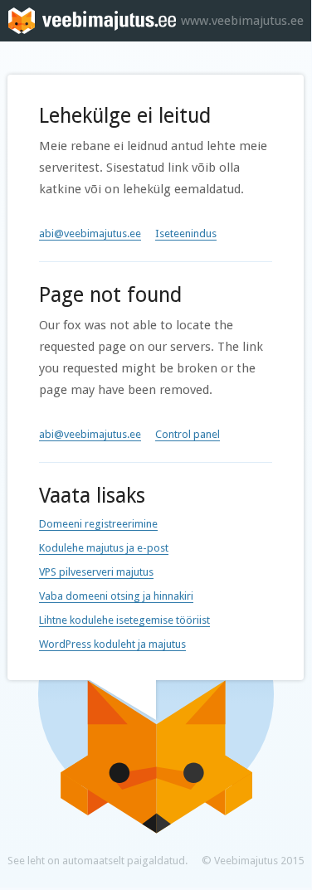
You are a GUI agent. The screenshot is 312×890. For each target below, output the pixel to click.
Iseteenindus (186, 233)
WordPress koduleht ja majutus (112, 644)
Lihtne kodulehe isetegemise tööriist (124, 620)
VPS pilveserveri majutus (96, 572)
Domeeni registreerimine (98, 524)
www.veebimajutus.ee (242, 20)
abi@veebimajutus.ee (90, 233)
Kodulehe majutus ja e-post (103, 548)
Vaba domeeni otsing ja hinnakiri (116, 596)
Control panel (187, 434)
